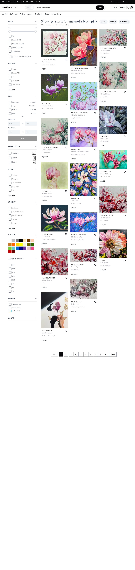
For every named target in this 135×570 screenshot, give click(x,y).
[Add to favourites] (66, 60)
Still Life (14, 219)
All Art (4, 14)
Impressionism (16, 183)
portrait (14, 158)
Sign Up (122, 7)
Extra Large (15, 102)
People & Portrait (17, 215)
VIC (13, 265)
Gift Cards (38, 14)
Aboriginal (15, 179)
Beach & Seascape (17, 212)
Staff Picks (13, 14)
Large (14, 106)
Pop (13, 190)
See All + (12, 90)
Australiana (15, 186)
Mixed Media (16, 84)
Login (115, 7)
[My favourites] (129, 7)
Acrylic (14, 69)
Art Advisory (56, 14)
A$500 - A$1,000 (17, 47)
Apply (22, 139)
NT (13, 291)
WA (13, 284)
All (13, 36)
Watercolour (16, 80)
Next (113, 354)
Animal (14, 223)
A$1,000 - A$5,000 (18, 44)
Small (13, 113)
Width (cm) (11, 119)
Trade (47, 14)
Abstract (14, 175)
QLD (13, 280)
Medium (14, 109)
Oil (13, 77)
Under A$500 (16, 51)
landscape (15, 153)
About (30, 14)
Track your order (128, 2)
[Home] (9, 7)
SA (13, 287)
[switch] (11, 57)
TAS (13, 276)
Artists (22, 14)
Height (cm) (12, 128)
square (14, 162)
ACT (13, 272)
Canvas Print (16, 73)
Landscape (15, 208)
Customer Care (116, 2)
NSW (13, 268)
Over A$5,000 (16, 40)
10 (106, 354)
